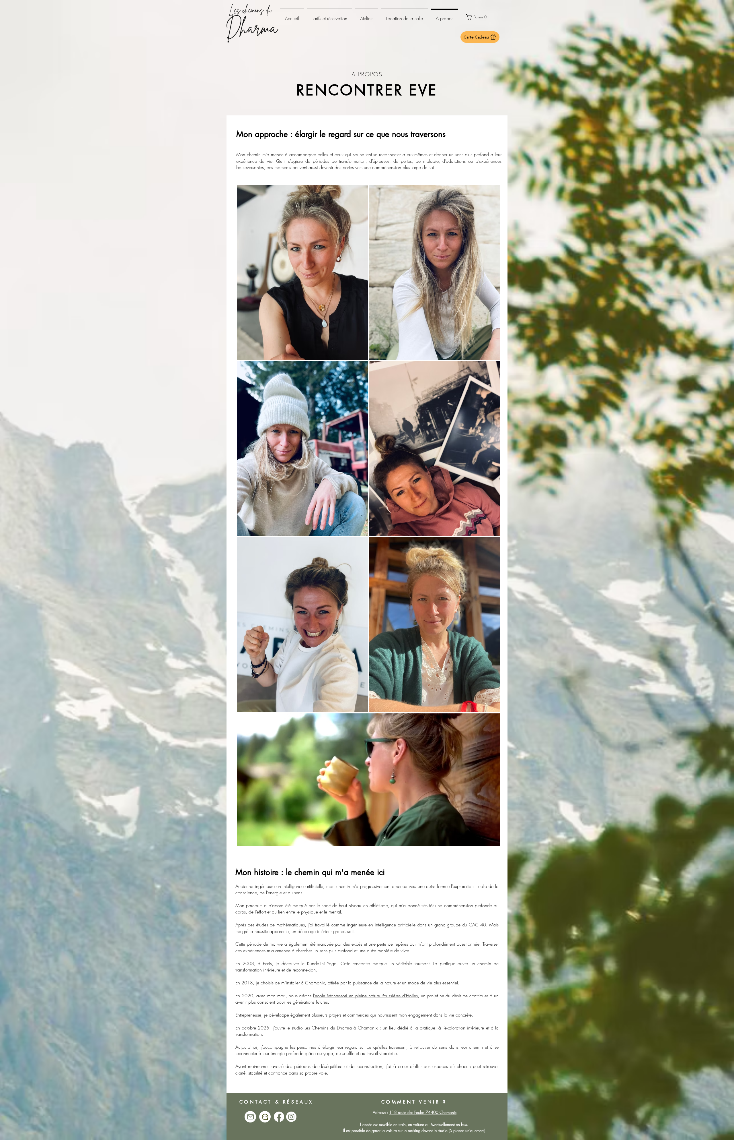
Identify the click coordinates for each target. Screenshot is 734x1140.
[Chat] (265, 1116)
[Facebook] (279, 1117)
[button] (480, 17)
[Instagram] (291, 1117)
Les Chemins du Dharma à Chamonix (341, 1028)
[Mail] (250, 1116)
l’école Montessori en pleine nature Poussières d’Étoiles (365, 995)
